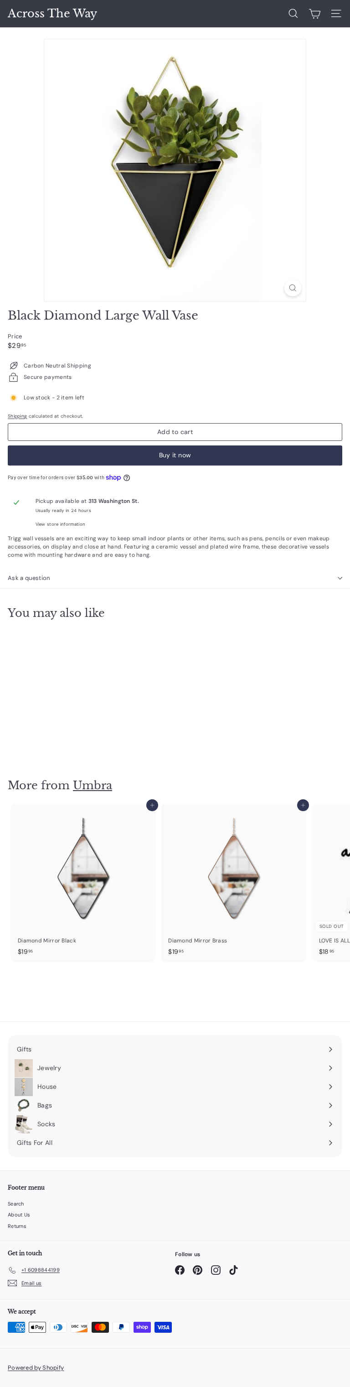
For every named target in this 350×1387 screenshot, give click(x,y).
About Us (19, 1214)
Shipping (17, 416)
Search (16, 1204)
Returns (17, 1226)
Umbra (92, 785)
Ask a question (29, 578)
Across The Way (52, 13)
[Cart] (314, 13)
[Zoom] (292, 287)
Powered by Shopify (36, 1367)
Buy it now (175, 455)
